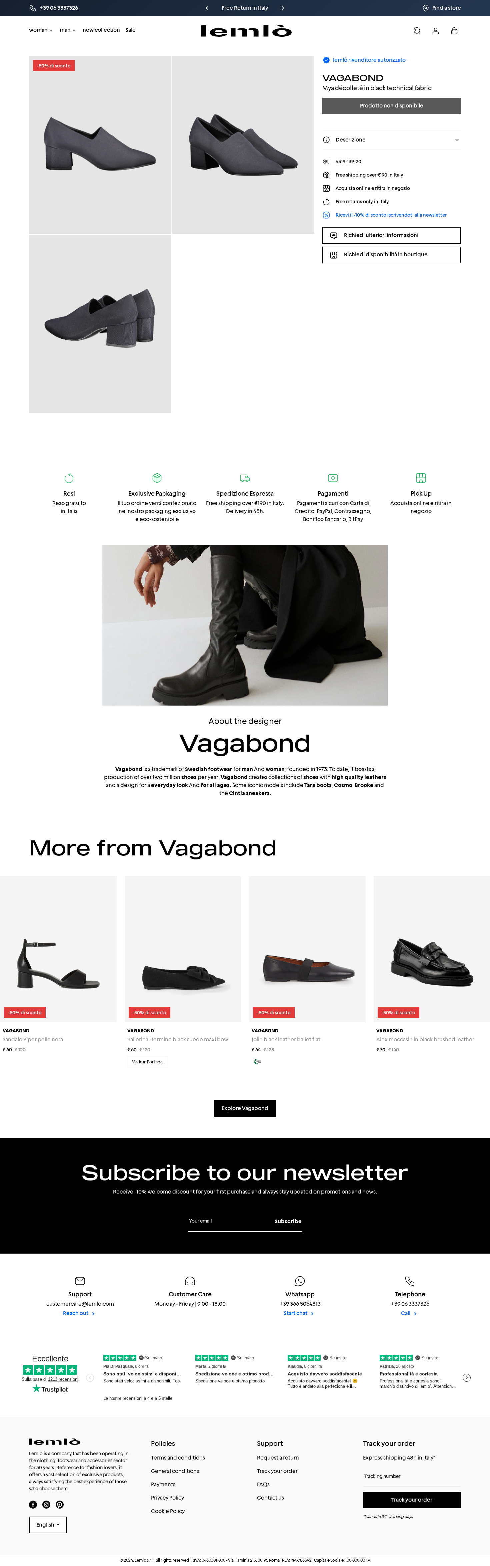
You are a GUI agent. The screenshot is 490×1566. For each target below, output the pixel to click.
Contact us (270, 1498)
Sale (130, 30)
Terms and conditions (178, 1458)
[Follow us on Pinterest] (60, 1504)
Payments (163, 1484)
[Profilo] (435, 30)
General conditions (175, 1471)
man (65, 30)
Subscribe (288, 1221)
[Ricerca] (417, 30)
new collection (101, 30)
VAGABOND (352, 77)
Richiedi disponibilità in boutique (386, 255)
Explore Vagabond (245, 1108)
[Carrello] (454, 30)
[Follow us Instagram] (46, 1504)
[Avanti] (283, 8)
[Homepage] (246, 31)
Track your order (277, 1471)
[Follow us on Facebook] (33, 1504)
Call (406, 1313)
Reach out (76, 1313)
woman (38, 30)
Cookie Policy (168, 1511)
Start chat (296, 1313)
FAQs (263, 1484)
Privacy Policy (167, 1498)
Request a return (278, 1458)
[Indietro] (207, 8)
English (45, 1525)
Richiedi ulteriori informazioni (381, 235)
